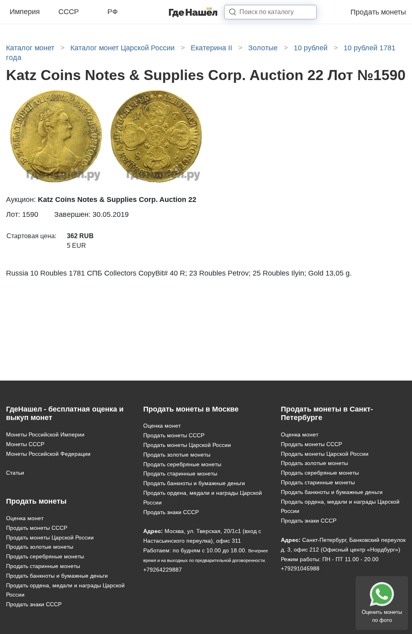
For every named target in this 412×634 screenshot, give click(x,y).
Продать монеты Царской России (50, 537)
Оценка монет (24, 518)
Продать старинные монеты (43, 566)
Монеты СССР (25, 444)
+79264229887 (162, 569)
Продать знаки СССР (34, 604)
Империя (25, 12)
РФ (112, 12)
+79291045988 (300, 568)
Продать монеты (378, 12)
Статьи (15, 472)
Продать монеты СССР (36, 528)
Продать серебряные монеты (45, 556)
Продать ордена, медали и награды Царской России (65, 590)
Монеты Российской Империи (45, 434)
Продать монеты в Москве (191, 409)
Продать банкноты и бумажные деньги (57, 575)
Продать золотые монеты (39, 546)
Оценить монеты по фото (382, 616)
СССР (68, 12)
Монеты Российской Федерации (48, 454)
